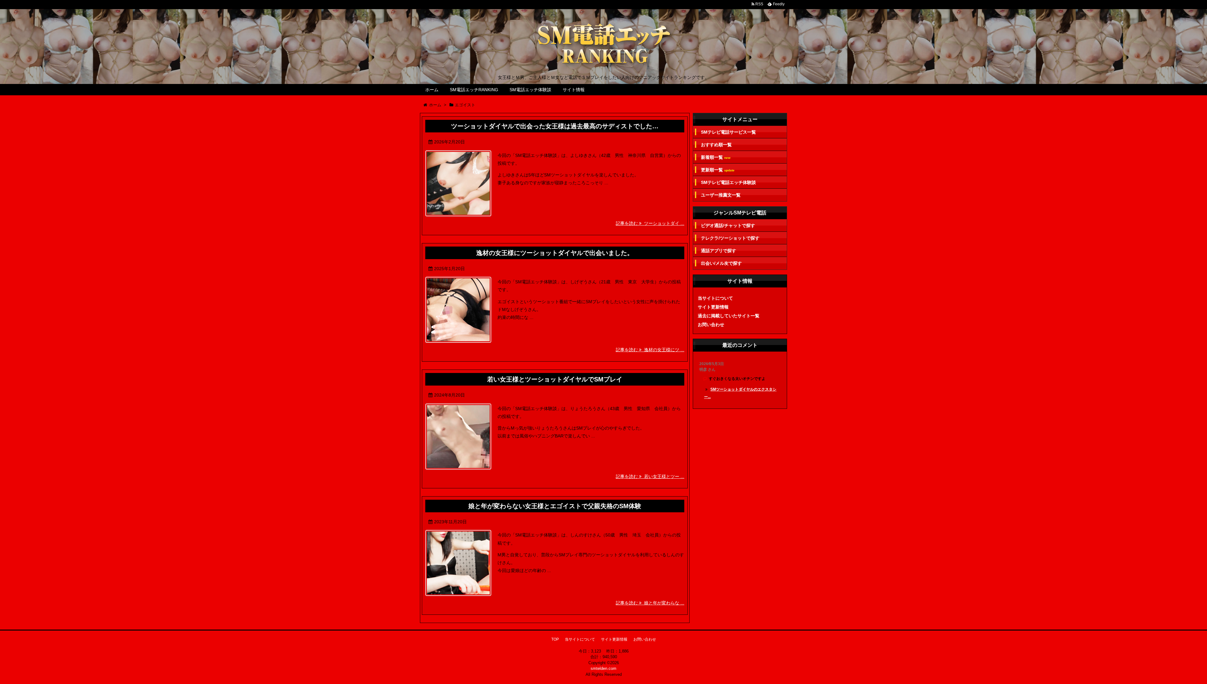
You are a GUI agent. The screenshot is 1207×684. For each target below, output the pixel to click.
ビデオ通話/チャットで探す (728, 225)
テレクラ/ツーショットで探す (730, 238)
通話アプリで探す (718, 250)
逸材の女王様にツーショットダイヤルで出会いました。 (554, 252)
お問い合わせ (711, 324)
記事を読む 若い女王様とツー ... (650, 476)
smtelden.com (603, 668)
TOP (555, 639)
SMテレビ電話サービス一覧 (728, 132)
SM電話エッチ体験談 (530, 89)
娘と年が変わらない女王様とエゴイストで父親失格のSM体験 (554, 506)
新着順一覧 (715, 157)
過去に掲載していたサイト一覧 (728, 315)
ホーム (431, 89)
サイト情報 (574, 89)
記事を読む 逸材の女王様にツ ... (650, 349)
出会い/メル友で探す (721, 263)
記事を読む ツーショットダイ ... (650, 223)
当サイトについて (715, 298)
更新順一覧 (718, 170)
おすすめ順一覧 (716, 144)
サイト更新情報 (713, 306)
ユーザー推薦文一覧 (721, 195)
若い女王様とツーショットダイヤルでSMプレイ (554, 379)
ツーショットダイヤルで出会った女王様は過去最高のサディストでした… (555, 126)
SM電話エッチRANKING (474, 89)
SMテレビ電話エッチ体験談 (728, 182)
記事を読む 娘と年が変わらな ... (650, 602)
